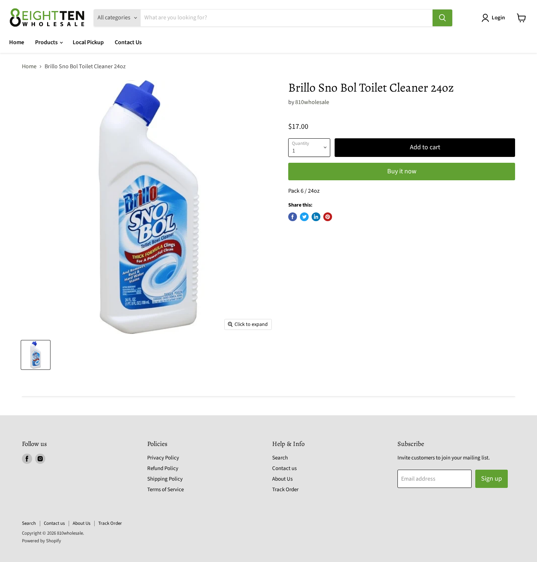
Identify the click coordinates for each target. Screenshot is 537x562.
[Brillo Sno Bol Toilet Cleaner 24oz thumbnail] (35, 354)
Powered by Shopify (41, 541)
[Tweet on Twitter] (304, 216)
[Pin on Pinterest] (327, 216)
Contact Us (128, 42)
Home (16, 42)
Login (498, 18)
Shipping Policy (165, 479)
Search (280, 458)
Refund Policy (162, 468)
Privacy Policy (163, 458)
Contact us (284, 468)
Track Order (285, 489)
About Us (282, 479)
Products (47, 42)
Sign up (491, 478)
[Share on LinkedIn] (316, 216)
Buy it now (401, 171)
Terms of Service (165, 489)
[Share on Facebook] (292, 216)
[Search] (442, 17)
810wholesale (312, 102)
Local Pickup (88, 42)
